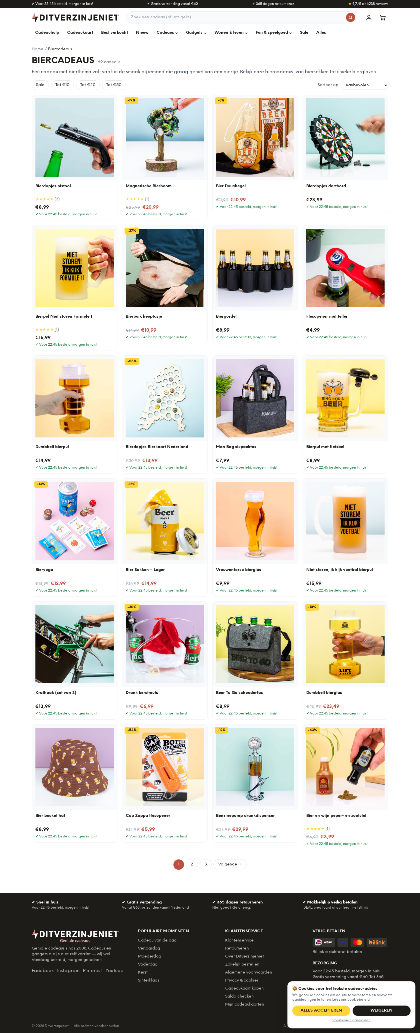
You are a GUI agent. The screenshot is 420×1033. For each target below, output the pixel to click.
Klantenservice (239, 940)
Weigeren (382, 1010)
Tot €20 (87, 85)
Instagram (68, 970)
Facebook (43, 970)
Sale (304, 33)
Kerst (143, 972)
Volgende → (230, 864)
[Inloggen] (369, 17)
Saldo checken (239, 996)
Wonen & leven (229, 33)
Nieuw (142, 33)
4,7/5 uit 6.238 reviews (368, 4)
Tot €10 (62, 85)
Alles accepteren (321, 1010)
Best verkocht (114, 33)
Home (37, 49)
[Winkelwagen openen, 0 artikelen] (382, 17)
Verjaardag (149, 948)
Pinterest (92, 970)
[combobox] (241, 17)
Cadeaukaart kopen (244, 988)
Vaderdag (147, 964)
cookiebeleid (358, 1000)
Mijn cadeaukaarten (244, 1004)
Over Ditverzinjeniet (244, 956)
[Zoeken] (350, 17)
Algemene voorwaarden (248, 972)
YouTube (114, 970)
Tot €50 (113, 85)
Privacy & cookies (242, 980)
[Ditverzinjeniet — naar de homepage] (75, 17)
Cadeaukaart (80, 33)
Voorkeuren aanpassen (351, 1020)
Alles (321, 33)
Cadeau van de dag (157, 940)
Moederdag (149, 956)
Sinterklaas (148, 980)
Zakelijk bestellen (242, 964)
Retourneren (237, 948)
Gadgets (194, 33)
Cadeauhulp (47, 33)
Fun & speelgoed (272, 33)
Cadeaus (165, 33)
